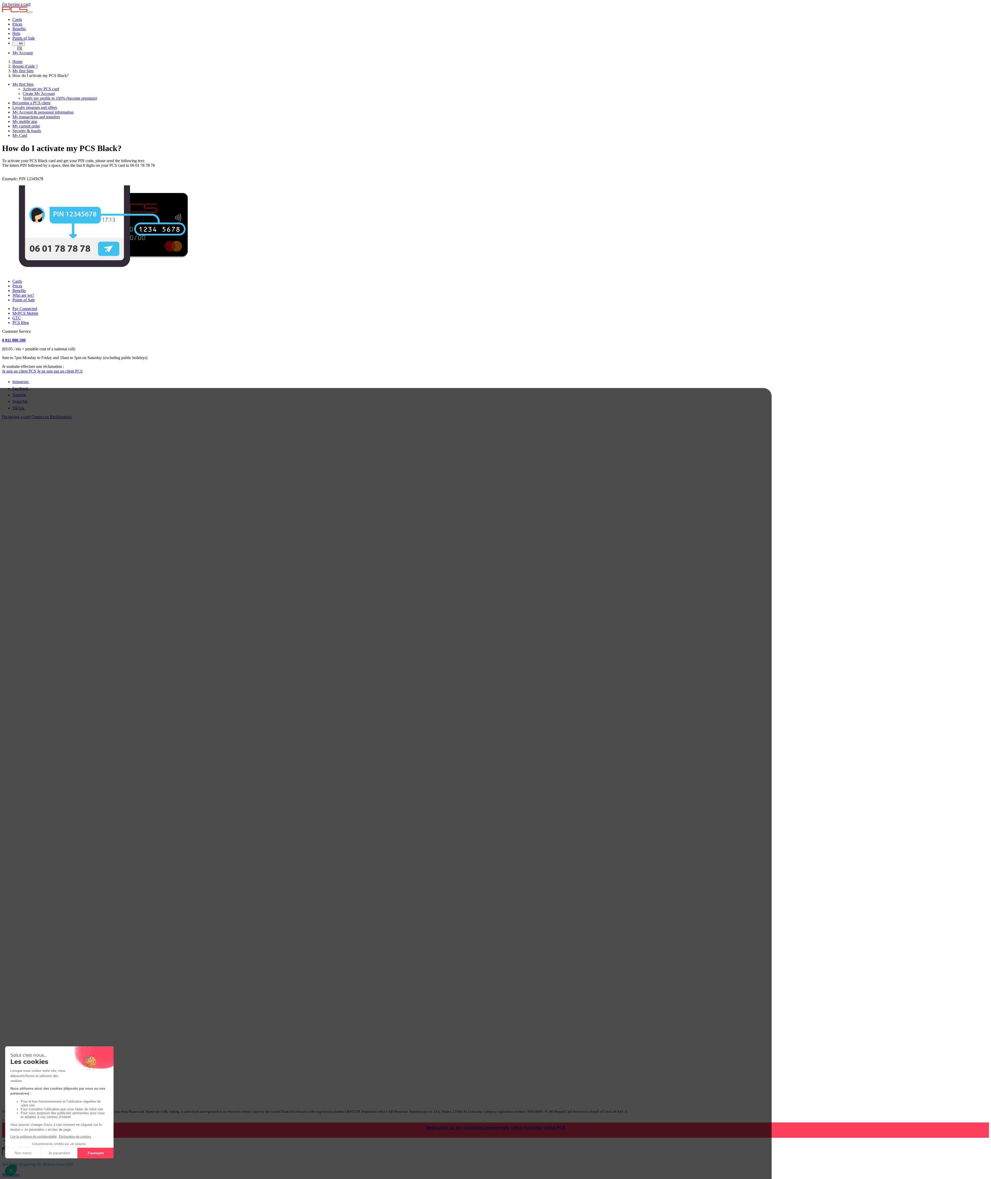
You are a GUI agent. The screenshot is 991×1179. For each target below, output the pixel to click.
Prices (17, 24)
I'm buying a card (16, 4)
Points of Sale (23, 38)
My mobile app (24, 121)
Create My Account (39, 93)
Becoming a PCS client (31, 103)
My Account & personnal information (43, 112)
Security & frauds (26, 131)
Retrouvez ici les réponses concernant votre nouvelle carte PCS (495, 1127)
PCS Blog (20, 322)
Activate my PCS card (41, 89)
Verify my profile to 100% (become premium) (60, 98)
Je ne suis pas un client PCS (60, 371)
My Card (19, 135)
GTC (16, 318)
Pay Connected (24, 308)
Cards (17, 19)
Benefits (19, 29)
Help (16, 33)
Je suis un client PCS (19, 371)
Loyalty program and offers (34, 107)
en (21, 43)
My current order (26, 126)
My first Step (23, 84)
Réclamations (61, 417)
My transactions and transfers (36, 117)
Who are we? (23, 295)
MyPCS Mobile (25, 313)
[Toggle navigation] (30, 12)
